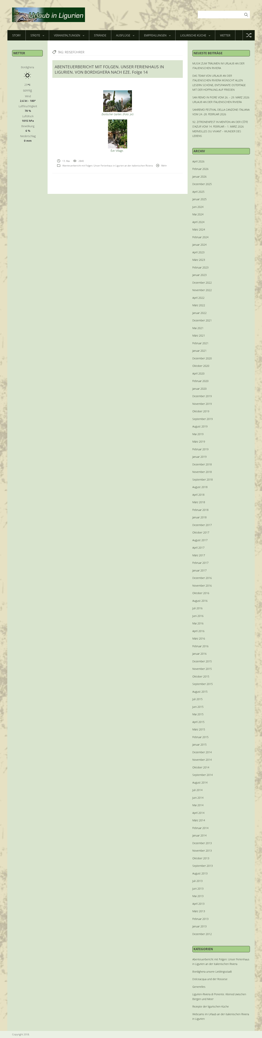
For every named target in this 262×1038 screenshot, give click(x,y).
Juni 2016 (198, 616)
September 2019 (202, 419)
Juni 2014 (198, 797)
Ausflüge (123, 35)
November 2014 (202, 759)
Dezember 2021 (202, 320)
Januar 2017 (199, 570)
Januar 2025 (199, 199)
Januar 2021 (199, 350)
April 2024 (198, 222)
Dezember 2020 (202, 358)
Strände (100, 35)
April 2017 (198, 547)
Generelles (198, 987)
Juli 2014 (197, 790)
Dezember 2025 (202, 184)
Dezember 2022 (202, 282)
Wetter (225, 35)
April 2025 (198, 191)
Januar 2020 (199, 388)
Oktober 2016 (200, 593)
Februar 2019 (200, 449)
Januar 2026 (199, 176)
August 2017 (200, 540)
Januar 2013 (199, 926)
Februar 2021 (200, 343)
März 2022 (198, 305)
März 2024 (198, 229)
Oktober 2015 (200, 676)
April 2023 (198, 252)
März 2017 (198, 555)
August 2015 (200, 691)
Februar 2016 (200, 646)
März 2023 (198, 260)
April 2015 (198, 722)
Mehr (164, 165)
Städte (35, 35)
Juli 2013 (197, 881)
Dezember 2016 (202, 578)
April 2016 (198, 631)
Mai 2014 (198, 805)
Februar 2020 (200, 381)
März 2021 (198, 335)
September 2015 (202, 684)
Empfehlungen (155, 35)
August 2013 (200, 873)
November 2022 (202, 290)
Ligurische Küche (193, 35)
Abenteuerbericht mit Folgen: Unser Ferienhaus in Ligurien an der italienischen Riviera (107, 165)
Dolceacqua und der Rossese (209, 979)
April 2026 (198, 161)
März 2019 (198, 441)
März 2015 (198, 729)
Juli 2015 (197, 699)
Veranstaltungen (67, 35)
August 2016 (200, 601)
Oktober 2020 (200, 366)
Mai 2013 (198, 896)
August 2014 (200, 782)
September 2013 (202, 866)
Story (16, 35)
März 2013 (198, 911)
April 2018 (198, 494)
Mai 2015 (198, 714)
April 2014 (198, 813)
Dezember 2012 (202, 934)
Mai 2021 (198, 328)
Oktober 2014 (200, 767)
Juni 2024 (198, 207)
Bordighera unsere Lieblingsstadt (212, 971)
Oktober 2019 (200, 411)
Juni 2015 (198, 707)
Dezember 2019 (202, 396)
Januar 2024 (199, 244)
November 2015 (202, 669)
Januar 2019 (199, 456)
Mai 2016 (198, 623)
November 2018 (202, 472)
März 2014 (198, 820)
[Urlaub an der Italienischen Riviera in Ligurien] (48, 15)
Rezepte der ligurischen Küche (210, 1006)
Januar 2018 (199, 517)
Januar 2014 (199, 835)
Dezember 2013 (202, 843)
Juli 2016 (197, 608)
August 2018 (200, 487)
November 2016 (202, 585)
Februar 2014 (200, 828)
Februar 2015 (200, 737)
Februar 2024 (200, 237)
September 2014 (202, 775)
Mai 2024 (198, 214)
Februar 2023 (200, 267)
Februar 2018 (200, 510)
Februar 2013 (200, 919)
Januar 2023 (199, 275)
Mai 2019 (198, 434)
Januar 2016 (199, 653)
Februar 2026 (200, 169)
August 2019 (200, 426)
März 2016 (198, 638)
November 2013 (202, 850)
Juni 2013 (198, 888)
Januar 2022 (199, 313)
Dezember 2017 (202, 525)
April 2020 (198, 373)
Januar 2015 (199, 744)
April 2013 (198, 903)
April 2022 (198, 298)
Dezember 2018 (202, 464)
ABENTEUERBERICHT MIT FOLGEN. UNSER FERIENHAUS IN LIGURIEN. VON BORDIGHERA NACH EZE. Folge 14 (109, 69)
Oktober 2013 (200, 858)
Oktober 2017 (200, 532)
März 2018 (198, 502)
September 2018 (202, 479)
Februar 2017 (200, 563)
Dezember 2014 (202, 752)
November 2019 (202, 404)
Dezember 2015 (202, 661)
